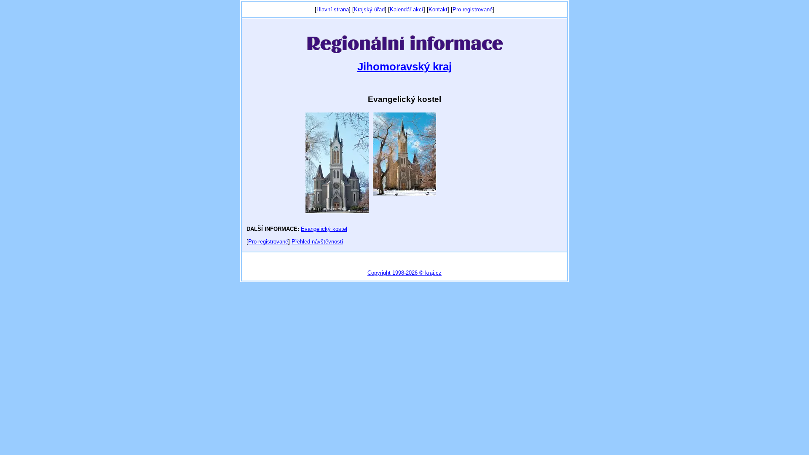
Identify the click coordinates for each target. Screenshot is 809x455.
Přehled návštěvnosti (317, 241)
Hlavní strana (332, 9)
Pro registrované (473, 9)
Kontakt (438, 9)
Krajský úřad (369, 9)
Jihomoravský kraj (404, 66)
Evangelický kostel (324, 229)
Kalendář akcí (406, 9)
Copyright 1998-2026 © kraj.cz (404, 273)
